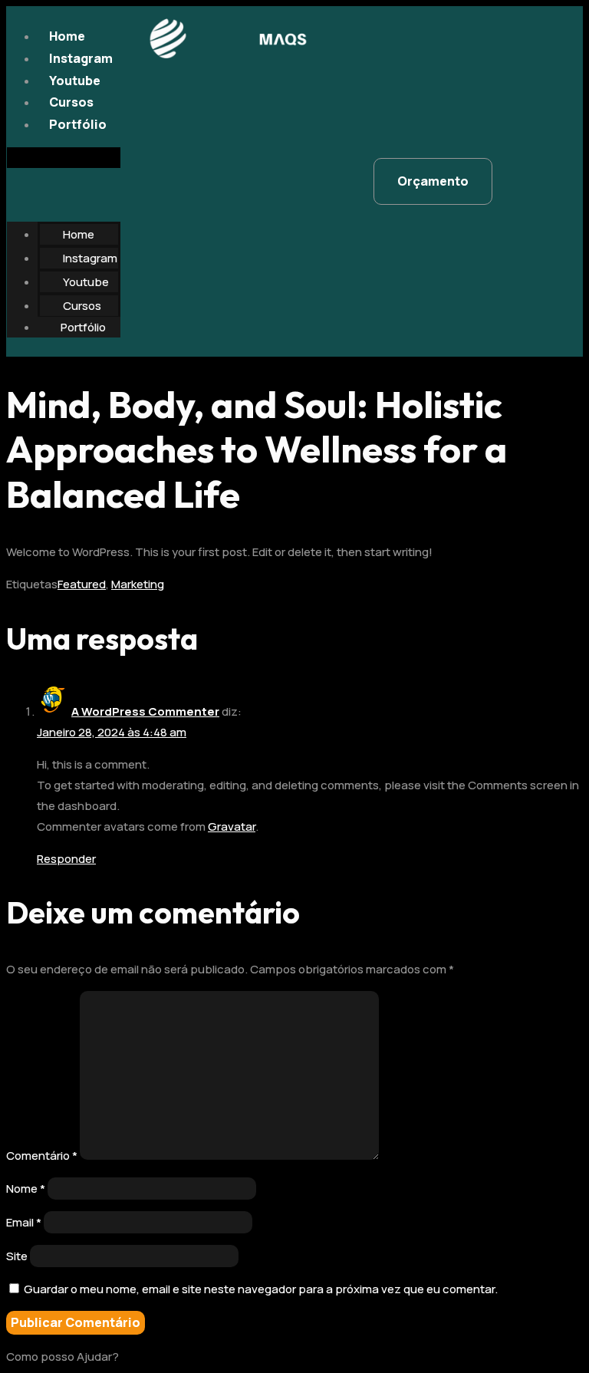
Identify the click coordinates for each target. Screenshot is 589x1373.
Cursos (71, 102)
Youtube (74, 80)
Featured (82, 584)
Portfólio (78, 124)
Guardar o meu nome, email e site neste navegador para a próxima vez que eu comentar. (261, 1289)
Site (17, 1256)
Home (67, 36)
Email (23, 1222)
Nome (25, 1188)
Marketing (137, 584)
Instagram (81, 58)
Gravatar (231, 826)
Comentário (41, 1155)
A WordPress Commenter (145, 711)
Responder (66, 859)
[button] (63, 157)
